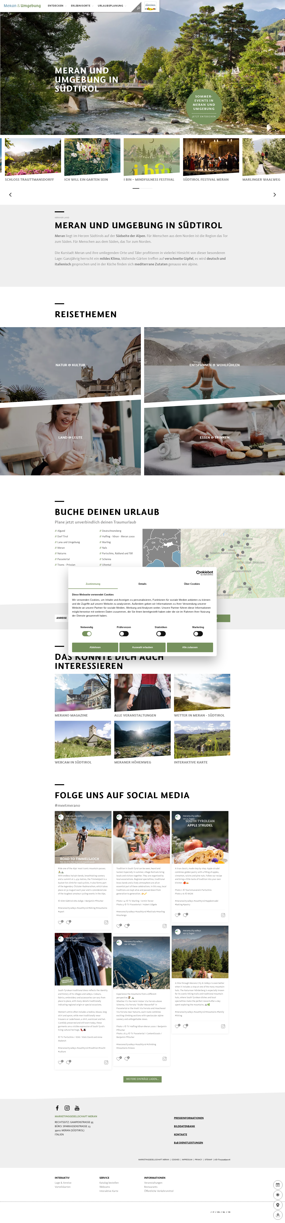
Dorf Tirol (61, 536)
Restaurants (151, 1187)
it (213, 1212)
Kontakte (180, 1134)
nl (224, 1212)
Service (104, 1178)
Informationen (154, 1178)
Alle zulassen (190, 647)
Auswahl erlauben (142, 647)
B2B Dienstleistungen (188, 1143)
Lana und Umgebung (67, 542)
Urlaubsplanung (110, 6)
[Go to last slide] (10, 194)
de (208, 1212)
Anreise (61, 618)
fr (229, 1212)
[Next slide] (274, 194)
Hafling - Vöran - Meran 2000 (117, 536)
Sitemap (208, 1160)
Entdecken (55, 6)
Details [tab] (143, 583)
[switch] (124, 633)
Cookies (175, 1160)
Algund (60, 531)
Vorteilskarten (62, 1187)
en (218, 1212)
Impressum (187, 1160)
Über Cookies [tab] (192, 583)
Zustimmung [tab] (93, 583)
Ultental (105, 565)
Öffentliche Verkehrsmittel (159, 1191)
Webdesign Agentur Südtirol (59, 1212)
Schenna (105, 559)
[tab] (136, 188)
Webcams (104, 1187)
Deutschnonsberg (110, 531)
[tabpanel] (33, 160)
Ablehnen (95, 647)
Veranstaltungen (153, 1183)
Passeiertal (62, 559)
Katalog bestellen (109, 1183)
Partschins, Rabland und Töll (116, 553)
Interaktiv (62, 1178)
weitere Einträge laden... (142, 1079)
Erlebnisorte (80, 6)
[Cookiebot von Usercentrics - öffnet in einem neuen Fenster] (198, 573)
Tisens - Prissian (65, 565)
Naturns (60, 553)
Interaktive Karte (108, 1191)
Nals (103, 548)
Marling (105, 542)
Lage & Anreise (63, 1183)
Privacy (198, 1160)
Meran (60, 548)
